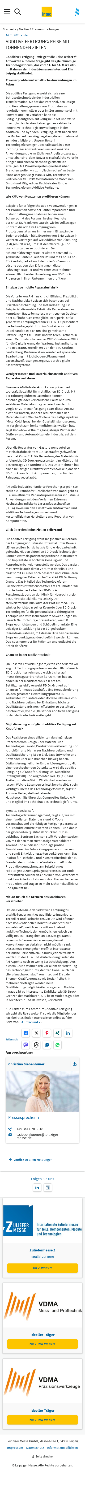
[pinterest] (47, 1033)
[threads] (36, 1045)
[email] (47, 1045)
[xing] (57, 1033)
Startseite (9, 29)
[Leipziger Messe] (77, 12)
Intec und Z (33, 1022)
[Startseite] (47, 12)
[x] (36, 1033)
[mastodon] (25, 1045)
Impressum (15, 1448)
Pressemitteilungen (45, 29)
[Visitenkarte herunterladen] (75, 1064)
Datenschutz (35, 1448)
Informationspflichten (62, 1448)
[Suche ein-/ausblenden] (17, 12)
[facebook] (25, 1033)
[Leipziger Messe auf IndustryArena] (48, 1187)
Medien (24, 29)
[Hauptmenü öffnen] (7, 12)
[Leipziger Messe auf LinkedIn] (37, 1187)
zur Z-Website (42, 1268)
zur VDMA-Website (42, 1344)
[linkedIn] (68, 1033)
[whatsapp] (57, 1045)
